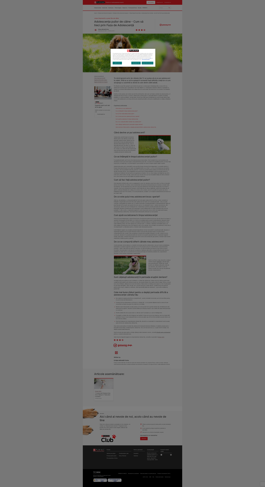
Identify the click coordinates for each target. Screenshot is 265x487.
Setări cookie (117, 62)
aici (150, 58)
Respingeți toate (136, 62)
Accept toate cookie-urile (147, 62)
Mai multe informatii (146, 59)
